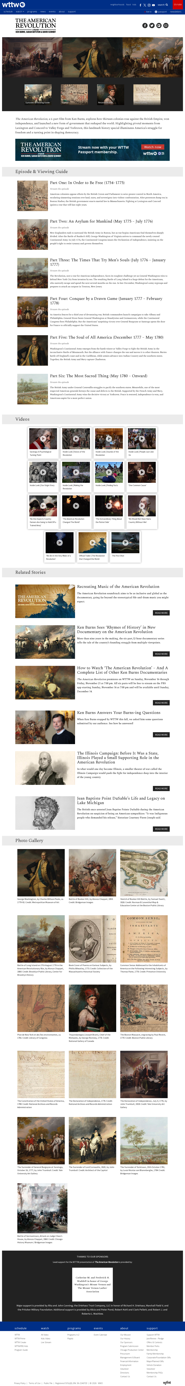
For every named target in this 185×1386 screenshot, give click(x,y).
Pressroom (125, 1353)
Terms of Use (34, 1383)
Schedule (8, 11)
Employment (125, 1365)
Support (72, 11)
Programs (32, 11)
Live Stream (46, 1342)
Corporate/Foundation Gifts (159, 1357)
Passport (162, 11)
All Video (44, 1334)
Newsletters (175, 11)
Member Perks (153, 1346)
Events (52, 11)
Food (128, 4)
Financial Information (129, 1361)
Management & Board (130, 1357)
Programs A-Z (73, 1334)
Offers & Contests (154, 1342)
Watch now (152, 147)
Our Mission (125, 1334)
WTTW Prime (20, 1338)
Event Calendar (100, 1334)
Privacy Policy (19, 1383)
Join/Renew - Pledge (155, 1338)
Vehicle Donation (154, 1365)
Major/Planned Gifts (155, 1361)
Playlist (70, 1338)
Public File (48, 1383)
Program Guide (21, 1350)
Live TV (148, 11)
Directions (124, 1372)
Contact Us (125, 1376)
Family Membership (155, 1353)
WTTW (17, 1334)
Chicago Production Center (132, 1350)
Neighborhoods (117, 4)
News (43, 11)
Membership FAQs (155, 1372)
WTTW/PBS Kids (21, 1346)
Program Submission (129, 1346)
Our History (125, 1338)
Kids (134, 4)
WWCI (100, 1383)
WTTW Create (20, 1342)
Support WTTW (153, 1334)
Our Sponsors (126, 1342)
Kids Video (45, 1338)
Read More (161, 612)
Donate (178, 4)
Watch (19, 11)
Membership (152, 1350)
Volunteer (124, 1369)
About (62, 11)
